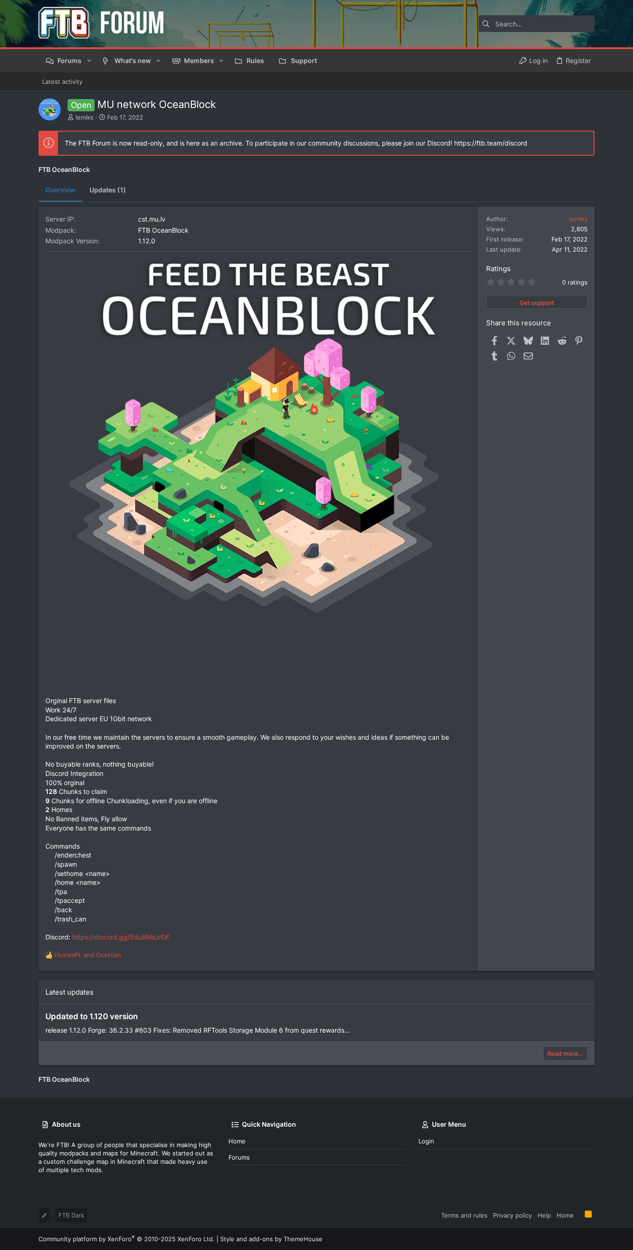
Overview (60, 190)
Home (237, 1141)
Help (544, 1215)
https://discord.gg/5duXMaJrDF (121, 937)
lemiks (85, 117)
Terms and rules (464, 1215)
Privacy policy (512, 1215)
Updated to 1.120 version (91, 1016)
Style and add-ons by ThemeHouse (271, 1239)
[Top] (579, 1215)
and (88, 954)
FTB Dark (71, 1215)
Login (426, 1141)
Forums (239, 1157)
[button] (88, 60)
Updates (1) (107, 190)
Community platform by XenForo (126, 1239)
